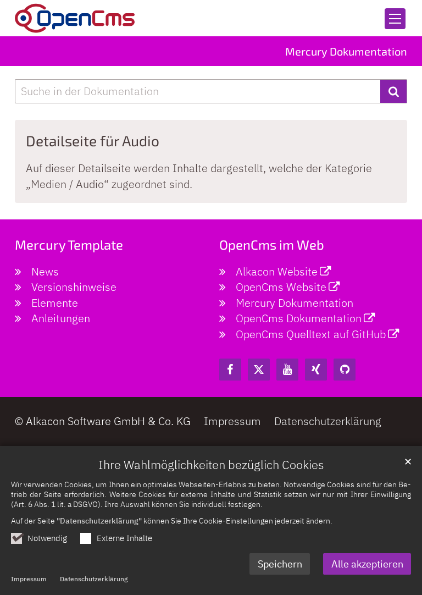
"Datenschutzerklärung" (99, 520)
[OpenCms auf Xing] (316, 370)
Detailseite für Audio (92, 140)
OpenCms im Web (271, 244)
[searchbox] (197, 91)
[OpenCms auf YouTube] (287, 370)
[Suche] (393, 91)
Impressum (29, 579)
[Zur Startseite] (75, 18)
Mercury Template (69, 244)
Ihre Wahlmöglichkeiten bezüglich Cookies (211, 464)
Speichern (280, 564)
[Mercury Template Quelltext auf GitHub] (345, 370)
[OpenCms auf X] (259, 370)
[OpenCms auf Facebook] (230, 370)
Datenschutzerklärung (93, 579)
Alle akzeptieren (367, 564)
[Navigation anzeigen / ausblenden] (395, 18)
